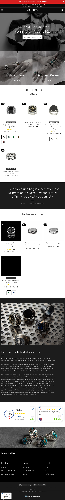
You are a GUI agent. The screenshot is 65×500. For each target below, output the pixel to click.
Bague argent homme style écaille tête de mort (11, 245)
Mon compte (57, 488)
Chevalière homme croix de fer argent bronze (32, 123)
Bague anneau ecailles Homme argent (11, 172)
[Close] (63, 1)
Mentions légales (33, 488)
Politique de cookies (46, 488)
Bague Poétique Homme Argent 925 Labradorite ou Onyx (53, 127)
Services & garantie (16, 488)
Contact (32, 489)
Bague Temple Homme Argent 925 (11, 126)
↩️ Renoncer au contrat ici (32, 496)
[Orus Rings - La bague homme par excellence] (32, 10)
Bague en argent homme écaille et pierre (11, 281)
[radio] (4, 137)
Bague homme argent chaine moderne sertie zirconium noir (32, 245)
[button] (2, 10)
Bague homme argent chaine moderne (54, 244)
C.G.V (25, 488)
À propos (6, 488)
